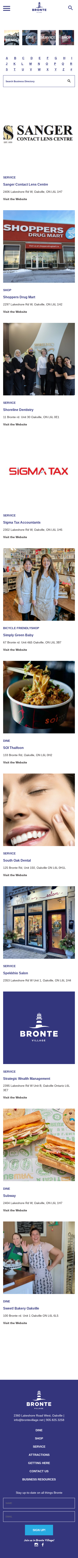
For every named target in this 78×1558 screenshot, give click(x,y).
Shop (66, 37)
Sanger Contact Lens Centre (25, 184)
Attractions (39, 1454)
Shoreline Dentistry (18, 410)
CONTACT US (39, 1471)
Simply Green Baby (18, 635)
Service (48, 37)
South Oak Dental (17, 860)
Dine (30, 37)
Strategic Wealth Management (26, 1078)
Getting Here (39, 1463)
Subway (9, 1196)
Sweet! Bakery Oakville (21, 1308)
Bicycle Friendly (11, 37)
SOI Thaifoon (13, 748)
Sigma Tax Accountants (22, 522)
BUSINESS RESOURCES (39, 1479)
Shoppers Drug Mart (19, 297)
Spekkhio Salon (15, 973)
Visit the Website (15, 199)
